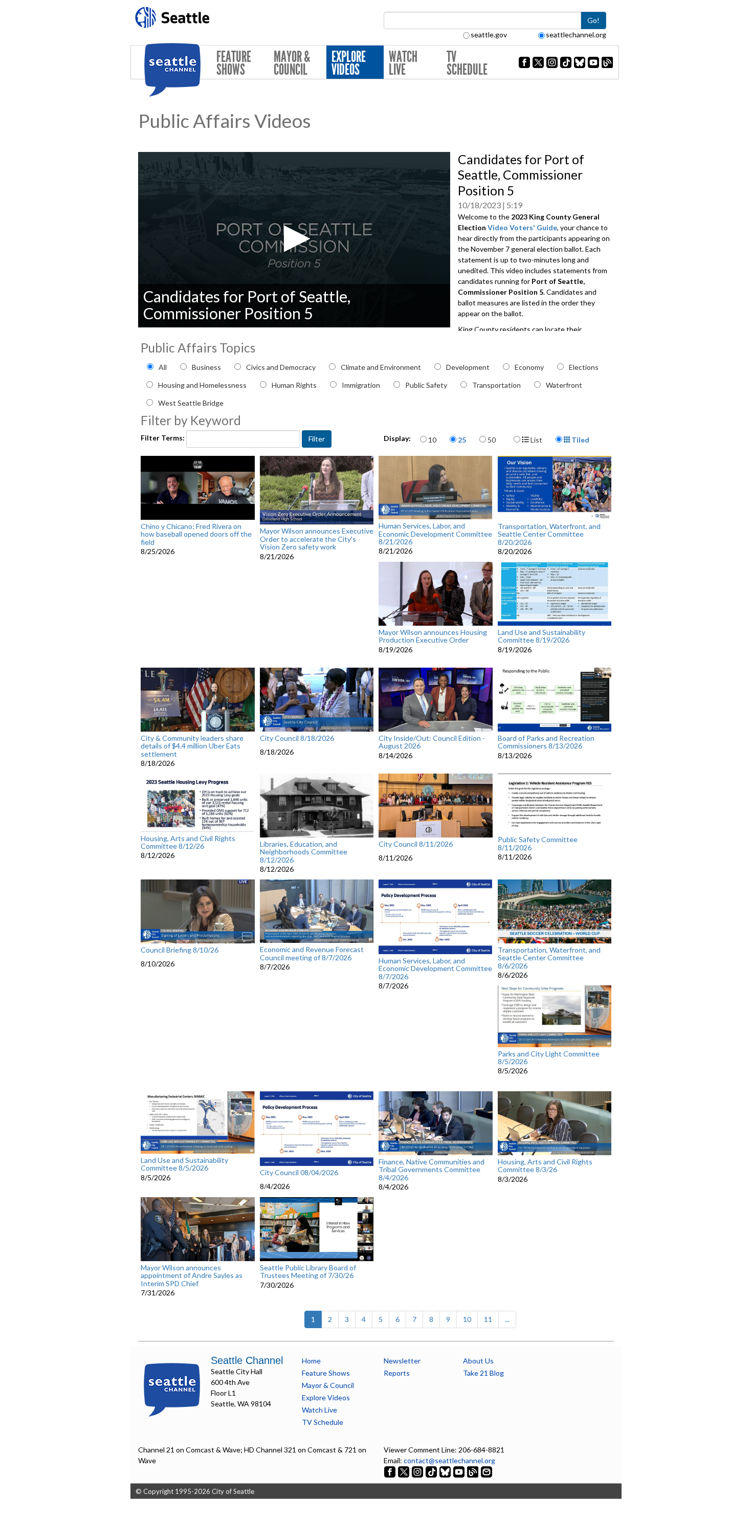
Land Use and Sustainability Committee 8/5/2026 (184, 1164)
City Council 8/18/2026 (297, 738)
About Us (478, 1360)
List (535, 439)
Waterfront (564, 385)
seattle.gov (489, 34)
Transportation (496, 385)
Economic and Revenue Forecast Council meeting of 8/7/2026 (312, 953)
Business (206, 367)
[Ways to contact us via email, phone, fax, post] (486, 1471)
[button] (294, 238)
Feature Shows (233, 63)
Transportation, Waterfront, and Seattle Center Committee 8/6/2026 (549, 958)
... (507, 1319)
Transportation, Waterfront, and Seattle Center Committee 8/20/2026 (549, 534)
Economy (529, 367)
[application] (294, 239)
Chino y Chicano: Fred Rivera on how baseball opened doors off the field (196, 534)
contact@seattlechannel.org (449, 1460)
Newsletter (402, 1360)
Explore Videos (348, 63)
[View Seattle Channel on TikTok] (431, 1471)
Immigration (361, 385)
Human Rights (294, 385)
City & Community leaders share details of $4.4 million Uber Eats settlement (192, 746)
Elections (584, 367)
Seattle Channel (247, 1360)
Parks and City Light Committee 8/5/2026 (549, 1058)
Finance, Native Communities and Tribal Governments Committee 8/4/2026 (431, 1169)
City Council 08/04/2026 (299, 1173)
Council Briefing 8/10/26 (179, 950)
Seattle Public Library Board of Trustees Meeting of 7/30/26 (308, 1272)
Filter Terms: (163, 437)
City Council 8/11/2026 (416, 844)
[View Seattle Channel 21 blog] (473, 1471)
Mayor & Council (292, 63)
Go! (593, 20)
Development (468, 367)
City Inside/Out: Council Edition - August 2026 (432, 742)
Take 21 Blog (483, 1373)
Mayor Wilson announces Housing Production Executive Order (433, 636)
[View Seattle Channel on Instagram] (418, 1471)
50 (492, 439)
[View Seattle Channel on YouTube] (460, 1471)
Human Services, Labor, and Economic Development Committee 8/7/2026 (435, 968)
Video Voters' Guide (522, 227)
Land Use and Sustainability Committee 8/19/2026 (541, 636)
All (163, 367)
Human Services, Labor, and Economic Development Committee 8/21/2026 (435, 533)
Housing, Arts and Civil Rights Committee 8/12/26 (188, 842)
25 (462, 439)
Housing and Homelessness (202, 385)
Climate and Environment (381, 367)
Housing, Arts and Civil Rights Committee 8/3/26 (545, 1166)
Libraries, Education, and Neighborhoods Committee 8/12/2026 (303, 852)
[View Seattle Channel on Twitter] (404, 1471)
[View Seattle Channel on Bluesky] (445, 1471)
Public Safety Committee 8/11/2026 (538, 843)
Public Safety (426, 385)
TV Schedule (467, 63)
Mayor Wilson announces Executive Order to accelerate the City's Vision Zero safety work (316, 538)
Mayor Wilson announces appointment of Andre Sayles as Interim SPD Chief (191, 1275)
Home (311, 1360)
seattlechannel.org (576, 34)
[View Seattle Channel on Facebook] (390, 1471)
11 (488, 1319)
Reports (397, 1373)
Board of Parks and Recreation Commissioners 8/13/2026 (546, 742)
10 (432, 439)
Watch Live (403, 63)
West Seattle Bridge (191, 403)
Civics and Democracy (281, 367)
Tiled (579, 439)
